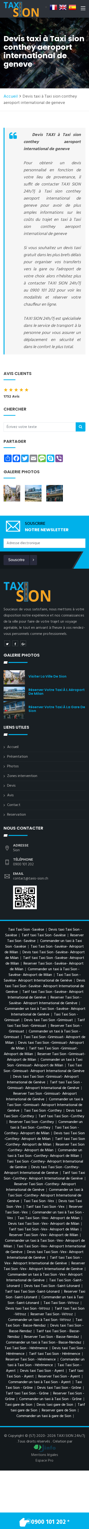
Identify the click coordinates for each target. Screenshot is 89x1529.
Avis (10, 795)
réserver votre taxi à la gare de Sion (56, 709)
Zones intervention (22, 776)
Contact (13, 805)
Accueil (11, 96)
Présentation (17, 757)
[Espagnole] (72, 7)
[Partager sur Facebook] (15, 643)
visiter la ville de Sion (47, 676)
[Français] (53, 7)
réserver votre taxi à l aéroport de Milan (56, 691)
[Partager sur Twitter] (7, 643)
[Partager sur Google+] (23, 643)
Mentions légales (44, 1455)
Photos (13, 766)
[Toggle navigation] (83, 9)
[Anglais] (63, 7)
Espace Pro (44, 1461)
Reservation (16, 815)
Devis (11, 786)
